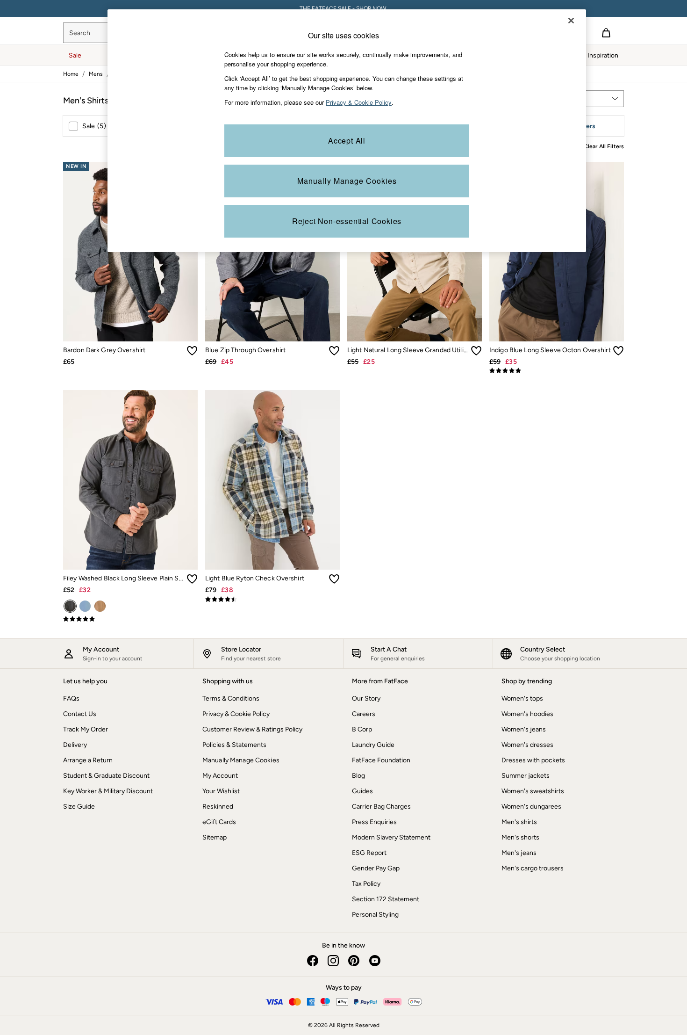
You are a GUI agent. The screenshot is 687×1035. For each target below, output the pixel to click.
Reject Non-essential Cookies (346, 221)
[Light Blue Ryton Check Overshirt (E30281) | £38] (272, 480)
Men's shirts (519, 822)
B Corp (362, 729)
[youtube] (374, 960)
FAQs (71, 698)
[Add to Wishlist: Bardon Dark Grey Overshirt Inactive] (192, 350)
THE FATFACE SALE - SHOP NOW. (344, 8)
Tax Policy (366, 884)
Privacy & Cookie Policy (236, 714)
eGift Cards (219, 822)
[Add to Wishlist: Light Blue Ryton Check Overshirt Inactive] (334, 579)
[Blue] (85, 606)
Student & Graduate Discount (106, 776)
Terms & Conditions (230, 698)
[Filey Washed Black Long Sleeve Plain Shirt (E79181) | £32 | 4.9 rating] (130, 619)
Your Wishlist (221, 791)
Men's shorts (520, 837)
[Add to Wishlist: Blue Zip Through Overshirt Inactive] (334, 350)
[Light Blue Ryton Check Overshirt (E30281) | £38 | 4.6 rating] (272, 599)
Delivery (75, 745)
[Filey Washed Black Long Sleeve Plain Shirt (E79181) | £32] (130, 480)
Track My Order (85, 729)
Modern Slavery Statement (391, 837)
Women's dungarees (531, 807)
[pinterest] (354, 960)
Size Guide (79, 807)
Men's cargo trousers (532, 868)
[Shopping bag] (606, 32)
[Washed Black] (70, 606)
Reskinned (217, 807)
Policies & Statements (234, 745)
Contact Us (79, 714)
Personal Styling (375, 915)
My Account (220, 776)
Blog (358, 776)
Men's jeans (519, 853)
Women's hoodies (527, 714)
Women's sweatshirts (532, 791)
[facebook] (312, 960)
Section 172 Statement (385, 899)
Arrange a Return (88, 760)
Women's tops (522, 698)
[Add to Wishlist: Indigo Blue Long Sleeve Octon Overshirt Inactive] (618, 350)
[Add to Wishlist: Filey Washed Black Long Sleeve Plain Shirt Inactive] (192, 579)
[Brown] (100, 606)
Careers (363, 714)
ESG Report (369, 853)
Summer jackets (525, 776)
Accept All (346, 140)
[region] (346, 130)
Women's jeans (523, 729)
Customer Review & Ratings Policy (252, 729)
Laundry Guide (373, 745)
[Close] (571, 20)
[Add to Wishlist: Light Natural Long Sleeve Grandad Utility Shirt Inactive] (476, 350)
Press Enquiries (374, 822)
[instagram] (333, 960)
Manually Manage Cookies (240, 760)
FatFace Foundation (381, 760)
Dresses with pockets (533, 760)
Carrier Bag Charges (381, 807)
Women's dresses (527, 745)
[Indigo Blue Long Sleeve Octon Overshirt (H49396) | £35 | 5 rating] (556, 371)
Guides (362, 791)
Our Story (366, 698)
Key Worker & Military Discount (108, 791)
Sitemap (214, 837)
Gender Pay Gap (376, 868)
